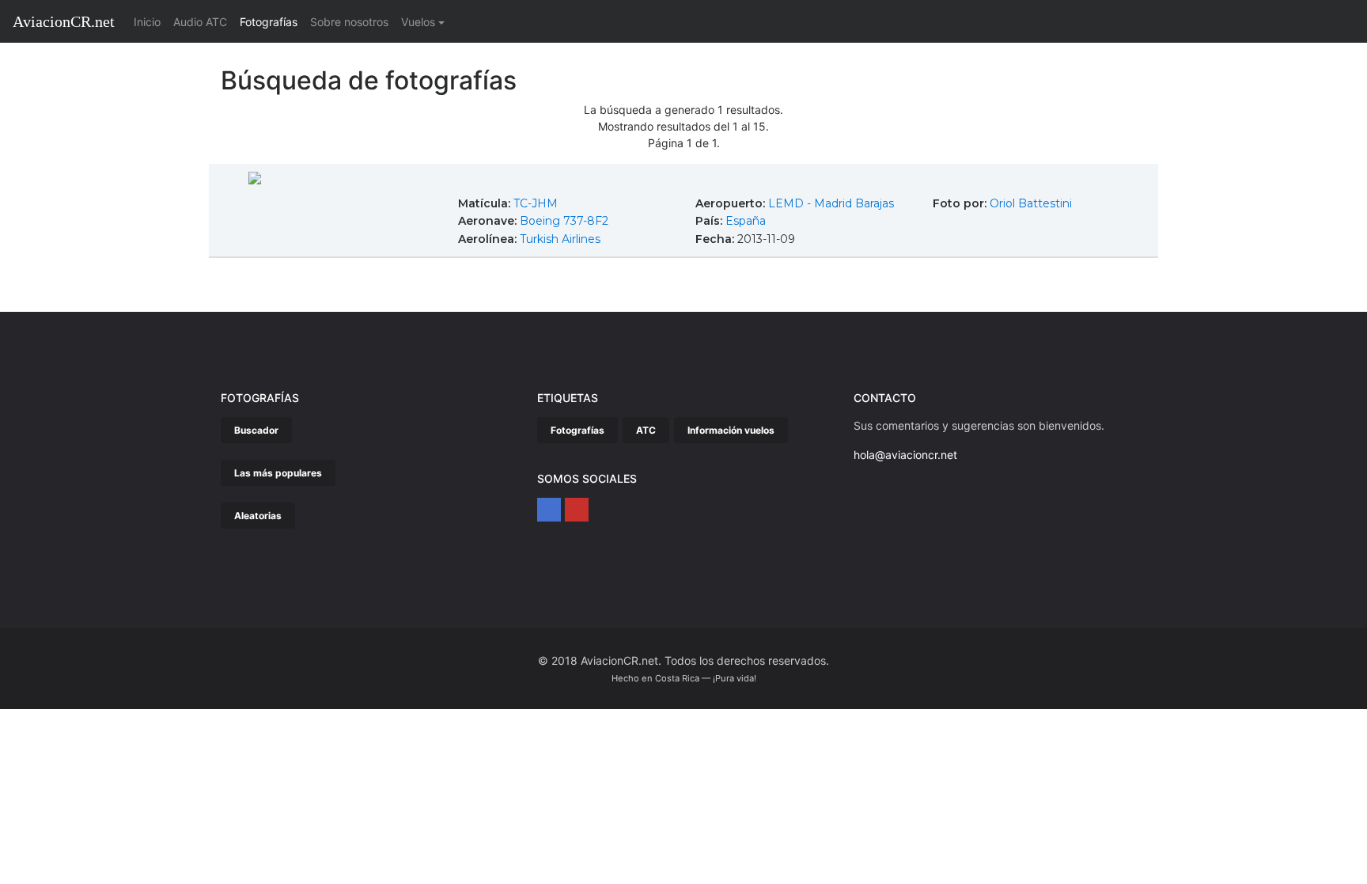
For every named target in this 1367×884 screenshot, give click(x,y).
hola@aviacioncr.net (905, 454)
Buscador (256, 430)
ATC (646, 430)
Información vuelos (730, 430)
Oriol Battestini (1031, 203)
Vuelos (418, 21)
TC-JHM (535, 203)
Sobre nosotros (349, 21)
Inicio (150, 21)
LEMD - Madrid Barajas (831, 203)
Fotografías (268, 21)
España (745, 221)
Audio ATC (200, 21)
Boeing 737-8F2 (564, 221)
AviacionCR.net (64, 21)
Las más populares (278, 473)
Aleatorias (258, 516)
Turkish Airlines (560, 239)
